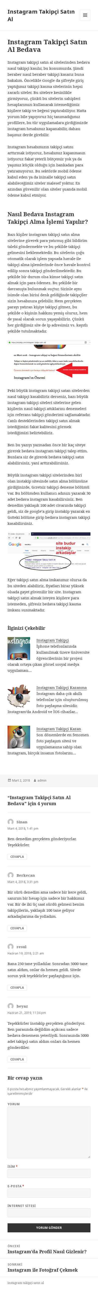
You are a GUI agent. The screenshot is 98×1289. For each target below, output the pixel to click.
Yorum (14, 1104)
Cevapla (17, 857)
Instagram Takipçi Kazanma (61, 687)
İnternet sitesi (22, 1206)
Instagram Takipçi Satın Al (41, 15)
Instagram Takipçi (52, 640)
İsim (13, 1166)
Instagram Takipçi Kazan (58, 728)
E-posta (16, 1186)
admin (41, 780)
